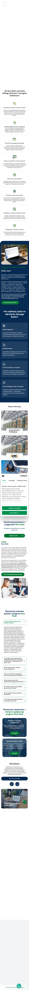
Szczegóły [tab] (12, 480)
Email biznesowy (8, 843)
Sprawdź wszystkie (14, 778)
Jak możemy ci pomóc (9, 861)
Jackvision (21, 987)
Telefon (5, 852)
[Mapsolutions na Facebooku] (10, 983)
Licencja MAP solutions (14, 960)
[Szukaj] (21, 3)
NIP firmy (6, 834)
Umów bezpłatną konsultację (14, 29)
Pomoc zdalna (14, 958)
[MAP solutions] (10, 4)
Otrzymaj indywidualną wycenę (13, 574)
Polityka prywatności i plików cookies (14, 974)
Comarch (14, 949)
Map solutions (5, 12)
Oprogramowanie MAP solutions (16, 12)
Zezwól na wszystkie (14, 508)
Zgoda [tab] (4, 480)
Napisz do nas (14, 535)
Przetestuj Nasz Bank (10, 302)
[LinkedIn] (14, 983)
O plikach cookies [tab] (22, 480)
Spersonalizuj (13, 513)
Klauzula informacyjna (14, 972)
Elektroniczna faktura (14, 956)
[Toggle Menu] (25, 4)
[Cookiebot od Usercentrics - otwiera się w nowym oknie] (20, 476)
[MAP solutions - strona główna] (14, 923)
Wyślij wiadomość (14, 913)
